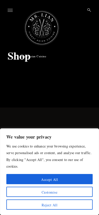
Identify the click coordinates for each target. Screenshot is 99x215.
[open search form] (87, 10)
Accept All (49, 179)
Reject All (49, 205)
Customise (50, 192)
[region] (49, 171)
